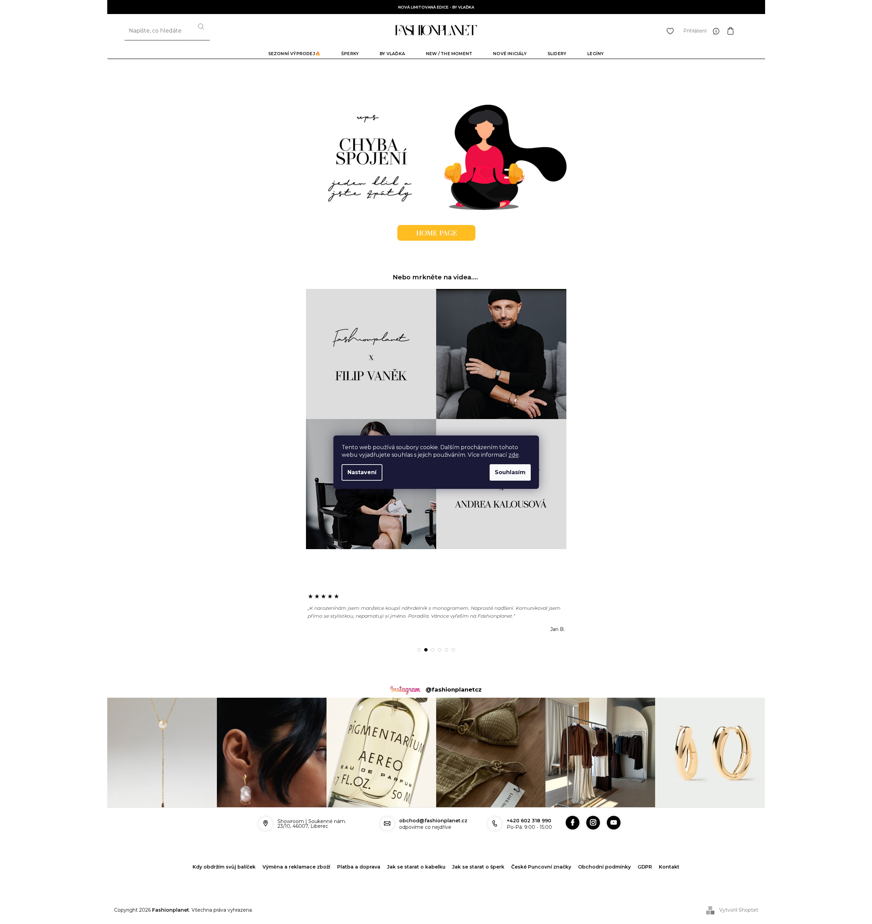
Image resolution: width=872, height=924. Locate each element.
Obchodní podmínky (604, 867)
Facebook (572, 823)
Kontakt (669, 867)
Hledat (201, 30)
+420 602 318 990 (529, 820)
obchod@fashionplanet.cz (433, 820)
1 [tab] (419, 649)
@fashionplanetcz (454, 689)
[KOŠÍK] (737, 31)
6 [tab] (453, 649)
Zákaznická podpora (717, 31)
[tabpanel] (436, 612)
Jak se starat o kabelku (416, 867)
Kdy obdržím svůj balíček (224, 867)
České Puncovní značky (541, 867)
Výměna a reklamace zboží (296, 867)
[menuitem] (294, 54)
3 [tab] (432, 649)
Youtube (614, 823)
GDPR (645, 867)
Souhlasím (510, 472)
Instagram (593, 823)
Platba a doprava (358, 867)
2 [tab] (426, 649)
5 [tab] (446, 649)
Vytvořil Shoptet (738, 910)
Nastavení (362, 472)
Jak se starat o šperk (478, 867)
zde (513, 455)
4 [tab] (439, 649)
